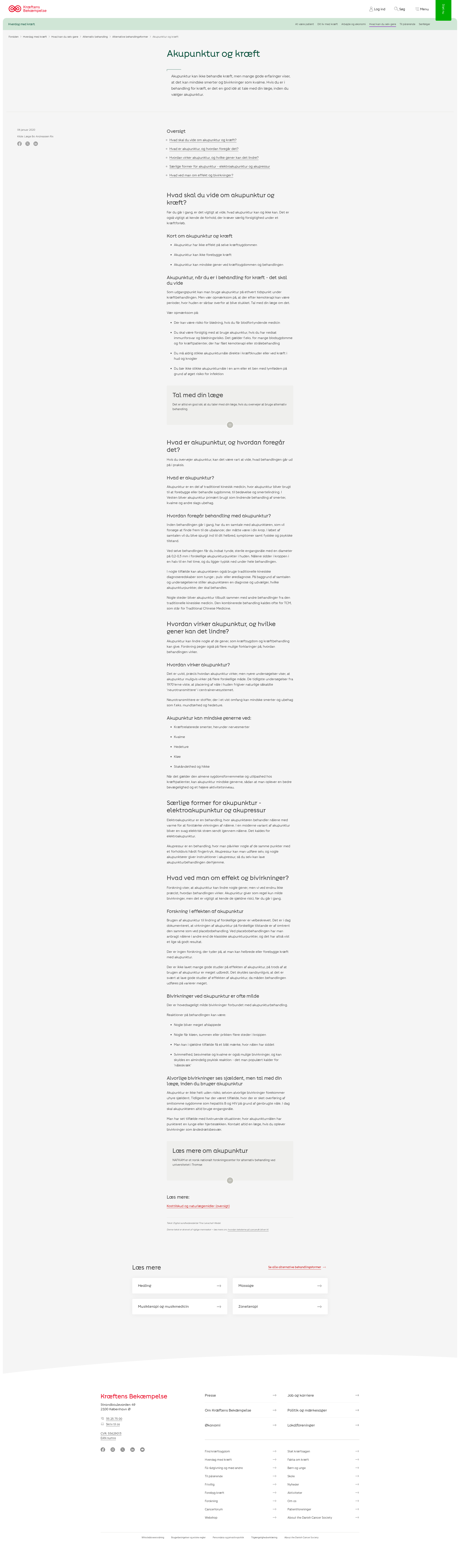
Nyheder (293, 1484)
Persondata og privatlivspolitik (228, 1537)
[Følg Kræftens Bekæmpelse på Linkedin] (132, 1450)
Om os (292, 1501)
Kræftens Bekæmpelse (134, 1396)
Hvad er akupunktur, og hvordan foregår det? (203, 149)
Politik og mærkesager (307, 1410)
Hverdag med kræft (21, 24)
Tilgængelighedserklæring (264, 1537)
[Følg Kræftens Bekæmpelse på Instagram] (113, 1450)
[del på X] (27, 143)
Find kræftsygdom (217, 1451)
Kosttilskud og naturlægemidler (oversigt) (198, 1206)
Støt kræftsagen (299, 1451)
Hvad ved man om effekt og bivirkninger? (201, 175)
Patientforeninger (299, 1509)
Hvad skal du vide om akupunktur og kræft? (202, 140)
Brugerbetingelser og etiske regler (188, 1537)
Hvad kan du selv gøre (382, 24)
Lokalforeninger (301, 1425)
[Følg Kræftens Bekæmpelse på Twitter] (122, 1450)
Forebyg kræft (214, 1492)
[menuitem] (376, 9)
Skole (291, 1476)
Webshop (211, 1517)
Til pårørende (407, 24)
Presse (210, 1395)
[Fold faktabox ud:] (230, 424)
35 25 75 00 (114, 1418)
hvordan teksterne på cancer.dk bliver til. (248, 1229)
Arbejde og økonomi (353, 24)
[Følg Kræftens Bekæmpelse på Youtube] (142, 1450)
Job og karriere (301, 1395)
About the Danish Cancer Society (310, 1517)
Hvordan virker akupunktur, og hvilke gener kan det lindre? (214, 157)
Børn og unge (297, 1467)
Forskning (211, 1501)
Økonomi (212, 1425)
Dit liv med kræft (328, 24)
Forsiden (14, 36)
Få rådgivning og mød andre (224, 1467)
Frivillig (210, 1484)
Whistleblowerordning (153, 1537)
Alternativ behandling (95, 36)
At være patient (304, 24)
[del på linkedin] (35, 143)
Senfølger (424, 24)
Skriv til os (113, 1424)
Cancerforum (214, 1509)
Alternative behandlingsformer (130, 36)
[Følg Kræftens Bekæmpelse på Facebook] (103, 1450)
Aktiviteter (295, 1492)
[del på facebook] (19, 143)
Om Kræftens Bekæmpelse (228, 1410)
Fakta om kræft (298, 1459)
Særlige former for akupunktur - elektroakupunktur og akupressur (219, 166)
